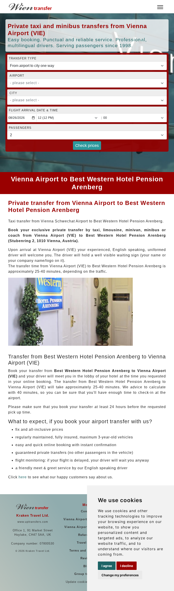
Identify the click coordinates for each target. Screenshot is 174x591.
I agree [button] (107, 566)
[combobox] (87, 83)
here (23, 477)
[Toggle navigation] (160, 6)
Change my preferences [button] (120, 575)
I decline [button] (126, 566)
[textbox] (84, 83)
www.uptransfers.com (32, 521)
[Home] (30, 6)
